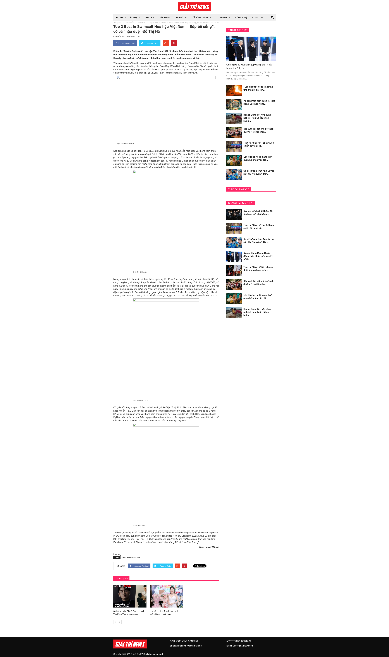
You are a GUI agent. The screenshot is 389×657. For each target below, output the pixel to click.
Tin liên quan (121, 578)
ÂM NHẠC (133, 17)
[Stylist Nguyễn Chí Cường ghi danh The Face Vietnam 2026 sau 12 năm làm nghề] (129, 595)
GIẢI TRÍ (148, 17)
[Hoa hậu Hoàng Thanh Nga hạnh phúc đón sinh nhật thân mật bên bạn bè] (166, 595)
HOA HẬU (142, 22)
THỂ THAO (223, 17)
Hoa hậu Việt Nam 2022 (131, 557)
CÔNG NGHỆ (241, 17)
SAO (122, 17)
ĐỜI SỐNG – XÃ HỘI (200, 17)
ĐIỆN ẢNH (163, 17)
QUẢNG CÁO (258, 17)
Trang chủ (117, 22)
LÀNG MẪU (179, 17)
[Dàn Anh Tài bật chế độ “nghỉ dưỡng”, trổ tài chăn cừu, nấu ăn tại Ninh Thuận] (234, 132)
